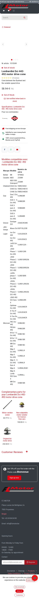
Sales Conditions (14, 573)
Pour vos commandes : (10, 112)
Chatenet (7, 27)
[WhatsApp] (11, 149)
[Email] (17, 149)
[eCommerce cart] (4, 11)
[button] (3, 44)
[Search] (24, 17)
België (4, 514)
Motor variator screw (7, 414)
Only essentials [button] (19, 587)
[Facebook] (4, 149)
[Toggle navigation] (14, 11)
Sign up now (14, 478)
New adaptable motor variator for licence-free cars (22, 416)
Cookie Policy (30, 580)
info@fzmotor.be (13, 524)
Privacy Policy (29, 573)
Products (31, 571)
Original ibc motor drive (7, 440)
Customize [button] (19, 595)
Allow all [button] (19, 591)
